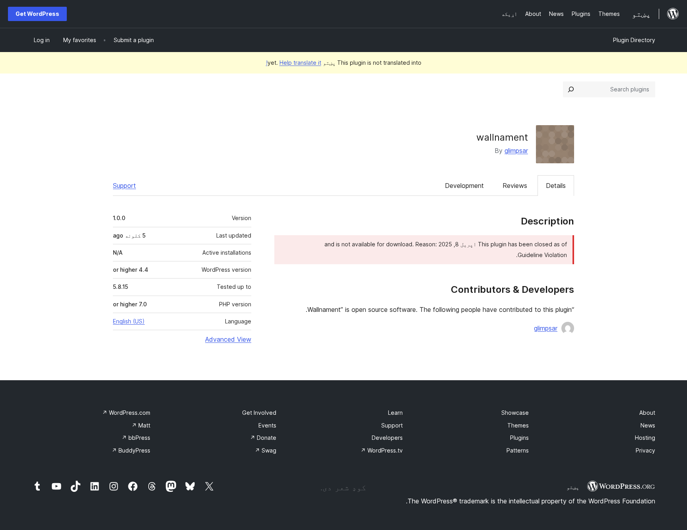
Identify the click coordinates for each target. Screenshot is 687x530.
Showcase (515, 412)
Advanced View (228, 339)
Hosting (645, 437)
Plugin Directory (634, 40)
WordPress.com (126, 412)
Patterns (518, 450)
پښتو (573, 487)
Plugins (519, 437)
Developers (387, 437)
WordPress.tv (382, 450)
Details (556, 186)
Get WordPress (37, 13)
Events (267, 425)
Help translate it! (293, 62)
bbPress (136, 437)
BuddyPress (131, 450)
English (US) (129, 321)
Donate (263, 437)
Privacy (645, 450)
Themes (518, 425)
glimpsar (516, 151)
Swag (265, 450)
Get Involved (259, 412)
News (647, 425)
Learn (395, 412)
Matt (141, 425)
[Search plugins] (571, 89)
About (647, 412)
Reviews (515, 186)
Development (464, 186)
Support (124, 186)
